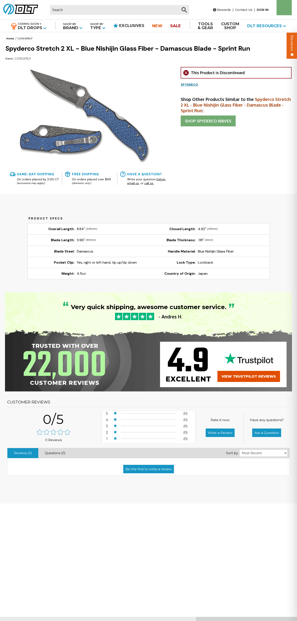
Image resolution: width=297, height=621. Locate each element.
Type (96, 26)
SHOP (208, 121)
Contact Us (243, 10)
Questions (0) (55, 453)
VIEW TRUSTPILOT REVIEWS (249, 376)
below (161, 179)
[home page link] (19, 10)
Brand (71, 26)
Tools (205, 26)
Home (10, 38)
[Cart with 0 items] (284, 7)
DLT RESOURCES (265, 25)
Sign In (263, 10)
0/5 (53, 419)
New (157, 25)
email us (133, 183)
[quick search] (184, 10)
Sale (175, 25)
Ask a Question (266, 433)
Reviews (292, 43)
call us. (149, 183)
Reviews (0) (23, 453)
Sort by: (232, 453)
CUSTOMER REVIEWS (28, 402)
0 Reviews (53, 440)
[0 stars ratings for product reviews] (53, 432)
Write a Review (220, 433)
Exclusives (131, 25)
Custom (230, 26)
